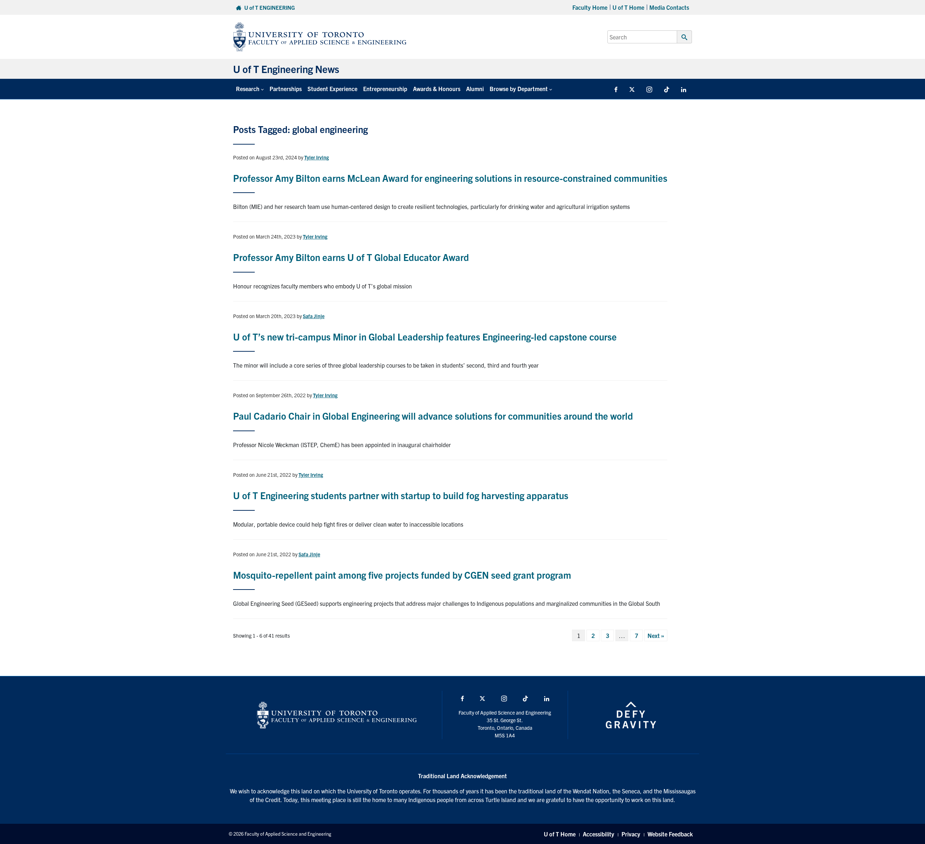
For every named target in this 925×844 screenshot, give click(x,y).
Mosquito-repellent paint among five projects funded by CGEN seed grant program (402, 574)
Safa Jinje (313, 316)
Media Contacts (669, 7)
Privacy (630, 833)
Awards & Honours (436, 88)
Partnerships (286, 88)
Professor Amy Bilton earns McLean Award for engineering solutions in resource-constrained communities (450, 178)
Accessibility (598, 833)
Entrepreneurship (385, 88)
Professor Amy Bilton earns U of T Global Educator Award (351, 257)
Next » (656, 635)
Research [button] (247, 88)
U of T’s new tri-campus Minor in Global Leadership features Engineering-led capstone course (425, 336)
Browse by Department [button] (519, 88)
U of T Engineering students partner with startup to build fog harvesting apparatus (400, 495)
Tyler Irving (316, 157)
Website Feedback (670, 833)
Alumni (475, 88)
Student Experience (332, 88)
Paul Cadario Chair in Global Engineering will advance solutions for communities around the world (433, 415)
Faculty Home (589, 7)
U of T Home (628, 7)
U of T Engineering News (286, 68)
